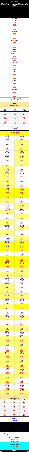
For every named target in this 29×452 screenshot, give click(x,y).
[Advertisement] (14, 12)
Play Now (7, 197)
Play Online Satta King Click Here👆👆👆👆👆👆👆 (14, 129)
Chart (8, 136)
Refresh (14, 29)
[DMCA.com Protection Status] (14, 450)
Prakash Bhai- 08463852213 (14, 126)
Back (1, 451)
